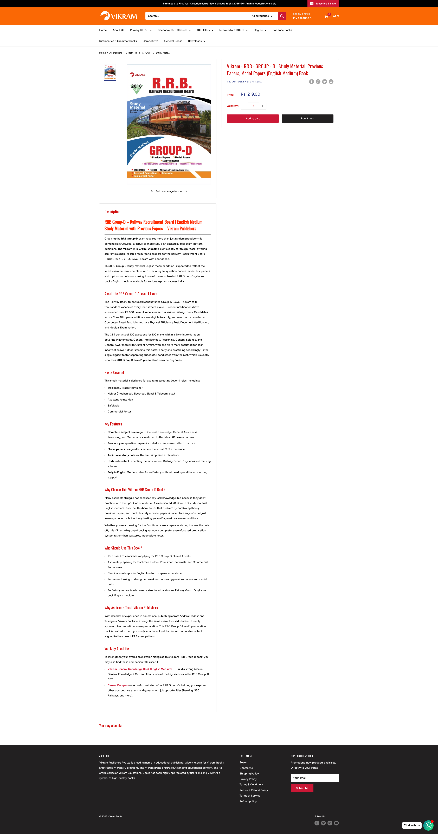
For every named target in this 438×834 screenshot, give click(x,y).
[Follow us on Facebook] (316, 823)
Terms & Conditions (251, 784)
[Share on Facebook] (311, 81)
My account (301, 18)
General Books (173, 41)
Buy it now (307, 118)
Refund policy (248, 801)
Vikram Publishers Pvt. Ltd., (244, 81)
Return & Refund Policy (254, 790)
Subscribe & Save (325, 3)
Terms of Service (250, 795)
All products (115, 52)
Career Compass (118, 685)
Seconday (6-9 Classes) (172, 30)
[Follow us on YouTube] (336, 823)
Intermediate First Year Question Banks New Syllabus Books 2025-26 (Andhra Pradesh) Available (219, 3)
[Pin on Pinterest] (318, 81)
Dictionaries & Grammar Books (118, 41)
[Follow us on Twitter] (323, 823)
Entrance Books (282, 30)
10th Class (203, 30)
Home (103, 30)
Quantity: (233, 105)
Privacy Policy (248, 779)
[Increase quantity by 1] (262, 105)
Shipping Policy (249, 773)
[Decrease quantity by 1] (244, 105)
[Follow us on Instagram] (329, 823)
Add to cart (253, 118)
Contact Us (246, 768)
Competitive (150, 41)
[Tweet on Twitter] (324, 81)
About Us (118, 30)
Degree (258, 30)
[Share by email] (331, 81)
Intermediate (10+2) (231, 30)
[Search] (282, 16)
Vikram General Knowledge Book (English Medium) (140, 669)
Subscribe (302, 788)
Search (244, 762)
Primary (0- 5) (139, 30)
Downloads (195, 41)
